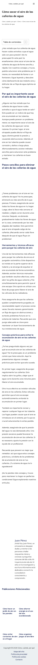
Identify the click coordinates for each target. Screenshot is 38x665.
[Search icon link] (28, 4)
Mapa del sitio (19, 652)
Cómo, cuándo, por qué (16, 4)
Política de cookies (19, 657)
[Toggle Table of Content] (24, 42)
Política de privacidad (19, 654)
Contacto (19, 660)
